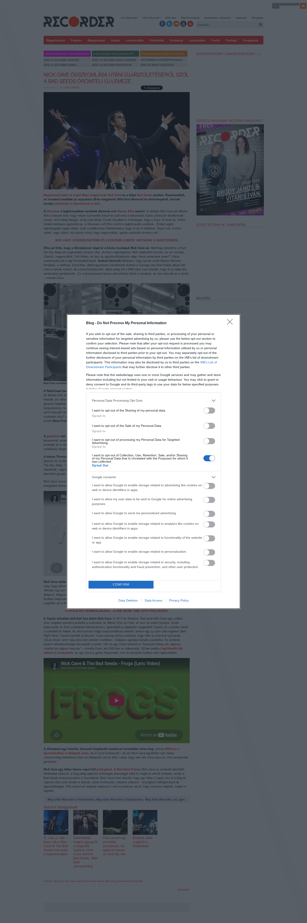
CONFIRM (121, 584)
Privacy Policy (179, 600)
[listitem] (153, 400)
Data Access (153, 600)
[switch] (209, 410)
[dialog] (153, 461)
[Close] (231, 323)
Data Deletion (128, 600)
